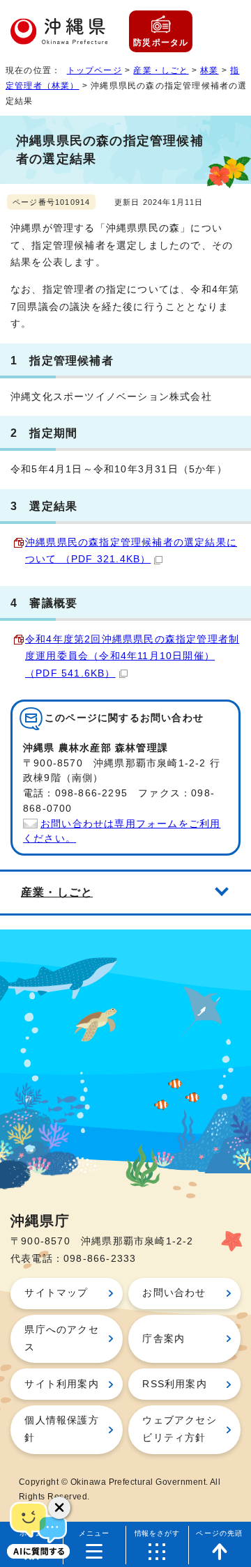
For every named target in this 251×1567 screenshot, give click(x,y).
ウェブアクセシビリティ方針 (179, 1428)
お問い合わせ (174, 1293)
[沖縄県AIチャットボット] (38, 1528)
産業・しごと (160, 70)
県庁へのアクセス (61, 1338)
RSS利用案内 (174, 1384)
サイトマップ (56, 1293)
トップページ (94, 70)
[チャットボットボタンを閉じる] (59, 1508)
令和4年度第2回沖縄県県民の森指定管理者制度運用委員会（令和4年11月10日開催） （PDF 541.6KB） (132, 656)
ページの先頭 (219, 1533)
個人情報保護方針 (61, 1428)
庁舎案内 (163, 1339)
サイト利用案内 (61, 1384)
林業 (209, 70)
